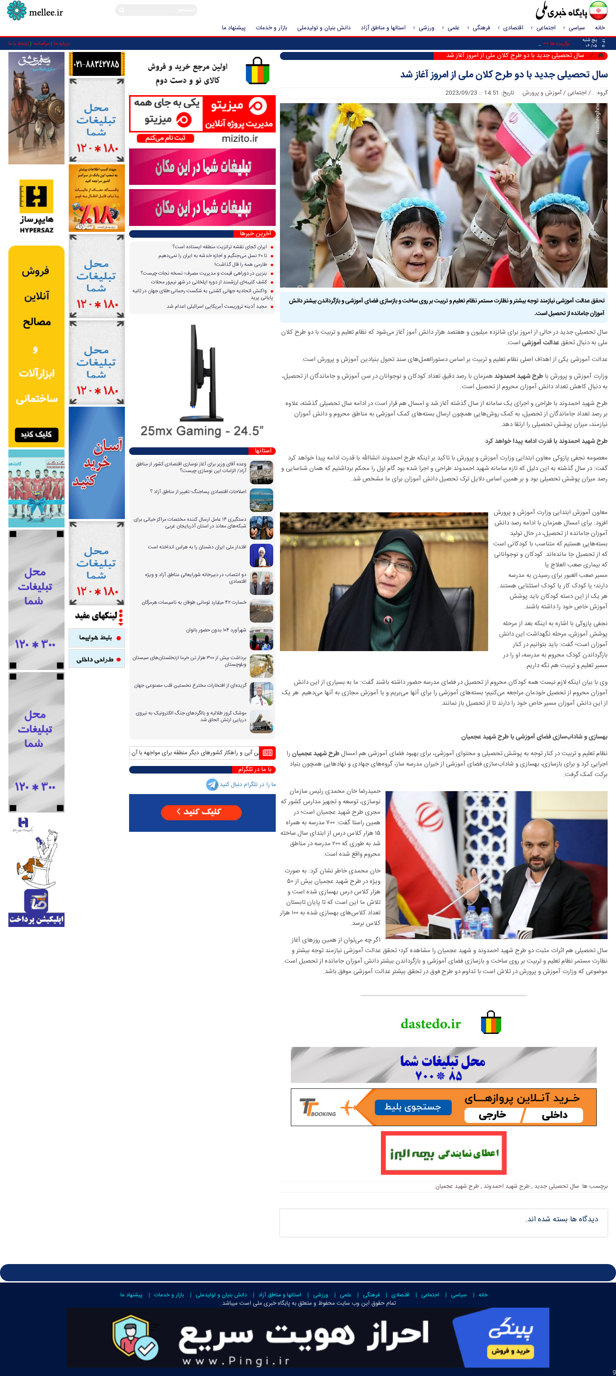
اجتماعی (546, 28)
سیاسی (577, 28)
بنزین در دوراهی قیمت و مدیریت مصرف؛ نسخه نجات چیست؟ (204, 273)
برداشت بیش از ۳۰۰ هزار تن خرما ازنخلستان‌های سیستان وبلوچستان (189, 661)
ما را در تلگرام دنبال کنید (248, 785)
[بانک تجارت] (97, 463)
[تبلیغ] (36, 307)
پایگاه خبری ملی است (264, 1303)
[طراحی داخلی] (97, 659)
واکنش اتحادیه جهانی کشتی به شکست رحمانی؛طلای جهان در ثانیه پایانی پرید (202, 294)
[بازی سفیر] (36, 109)
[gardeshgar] (36, 488)
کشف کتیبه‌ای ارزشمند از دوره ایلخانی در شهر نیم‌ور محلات (209, 282)
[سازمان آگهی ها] (97, 64)
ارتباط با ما (18, 43)
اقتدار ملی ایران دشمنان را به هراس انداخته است (197, 547)
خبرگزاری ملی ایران (553, 11)
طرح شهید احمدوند (507, 1186)
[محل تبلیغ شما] (97, 121)
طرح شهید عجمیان (457, 1186)
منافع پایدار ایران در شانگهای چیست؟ (216, 753)
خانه (600, 28)
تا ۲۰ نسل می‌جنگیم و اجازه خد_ (505, 43)
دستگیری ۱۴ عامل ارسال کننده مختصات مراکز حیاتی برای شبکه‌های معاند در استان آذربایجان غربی (190, 522)
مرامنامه (41, 43)
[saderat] (36, 871)
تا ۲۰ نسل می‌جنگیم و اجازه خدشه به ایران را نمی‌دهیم (213, 256)
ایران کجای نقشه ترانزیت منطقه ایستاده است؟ (220, 247)
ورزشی (427, 28)
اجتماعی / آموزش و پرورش (555, 93)
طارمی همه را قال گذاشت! (241, 264)
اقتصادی (513, 28)
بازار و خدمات (271, 28)
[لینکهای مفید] (97, 617)
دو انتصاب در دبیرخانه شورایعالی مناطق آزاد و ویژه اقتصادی (195, 578)
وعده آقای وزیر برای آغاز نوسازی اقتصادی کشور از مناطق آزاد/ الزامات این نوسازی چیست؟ (191, 467)
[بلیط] (97, 638)
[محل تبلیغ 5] (97, 563)
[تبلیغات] (97, 198)
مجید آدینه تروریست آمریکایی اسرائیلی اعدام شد (217, 306)
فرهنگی (481, 28)
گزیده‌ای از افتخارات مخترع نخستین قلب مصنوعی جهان (190, 685)
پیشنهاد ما (234, 28)
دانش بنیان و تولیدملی (324, 28)
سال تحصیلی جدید (556, 1186)
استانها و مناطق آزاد (383, 28)
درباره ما (62, 43)
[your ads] (36, 600)
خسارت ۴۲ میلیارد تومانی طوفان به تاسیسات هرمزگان (194, 602)
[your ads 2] (36, 742)
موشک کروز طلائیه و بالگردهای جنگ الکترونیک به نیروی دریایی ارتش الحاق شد (191, 716)
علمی (454, 28)
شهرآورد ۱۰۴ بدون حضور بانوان (216, 630)
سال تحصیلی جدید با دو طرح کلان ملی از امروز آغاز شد (504, 75)
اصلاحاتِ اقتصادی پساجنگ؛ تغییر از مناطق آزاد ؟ (198, 492)
